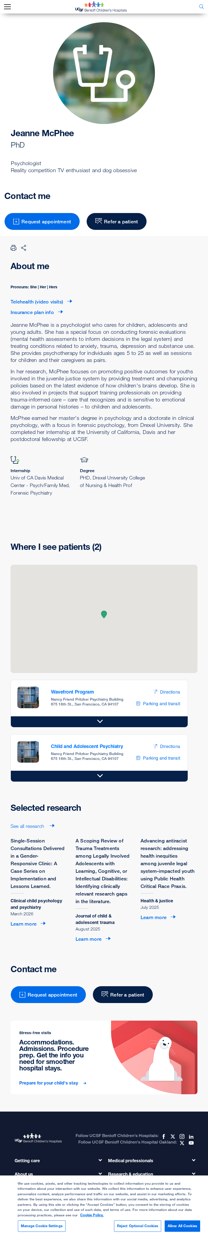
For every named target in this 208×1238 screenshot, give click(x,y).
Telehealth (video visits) (37, 302)
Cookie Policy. (92, 1215)
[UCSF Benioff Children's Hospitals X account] (172, 1136)
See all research (28, 826)
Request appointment (46, 221)
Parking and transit (161, 703)
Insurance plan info (32, 312)
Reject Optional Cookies (137, 1226)
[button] (104, 614)
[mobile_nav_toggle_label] (7, 7)
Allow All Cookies (182, 1226)
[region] (104, 1206)
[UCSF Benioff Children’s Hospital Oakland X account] (181, 1143)
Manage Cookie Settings (42, 1226)
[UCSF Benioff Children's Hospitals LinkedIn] (190, 1136)
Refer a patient (121, 221)
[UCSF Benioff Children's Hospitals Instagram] (181, 1136)
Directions (170, 692)
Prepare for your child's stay (49, 1083)
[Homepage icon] (105, 6)
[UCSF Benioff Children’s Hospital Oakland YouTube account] (190, 1143)
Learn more (24, 924)
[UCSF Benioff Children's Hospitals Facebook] (163, 1136)
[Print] (14, 248)
